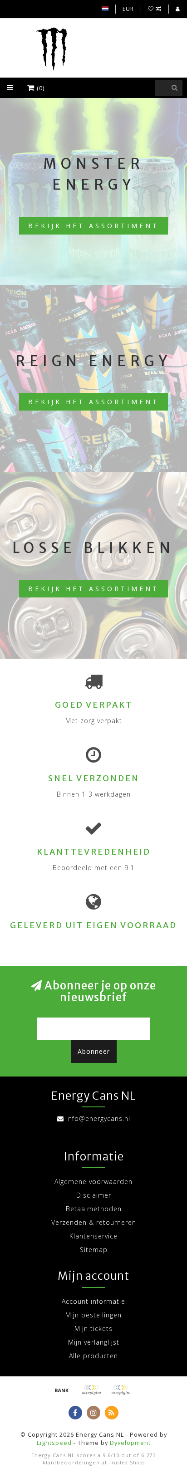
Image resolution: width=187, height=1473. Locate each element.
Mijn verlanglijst (93, 1342)
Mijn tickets (93, 1328)
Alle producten (93, 1355)
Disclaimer (93, 1195)
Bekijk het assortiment (93, 225)
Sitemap (94, 1249)
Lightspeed (54, 1443)
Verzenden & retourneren (93, 1222)
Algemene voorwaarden (93, 1181)
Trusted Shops (127, 1462)
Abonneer (94, 1051)
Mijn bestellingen (93, 1315)
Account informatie (93, 1301)
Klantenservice (93, 1236)
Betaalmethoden (94, 1208)
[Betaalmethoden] (61, 1390)
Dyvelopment (130, 1443)
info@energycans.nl (98, 1118)
